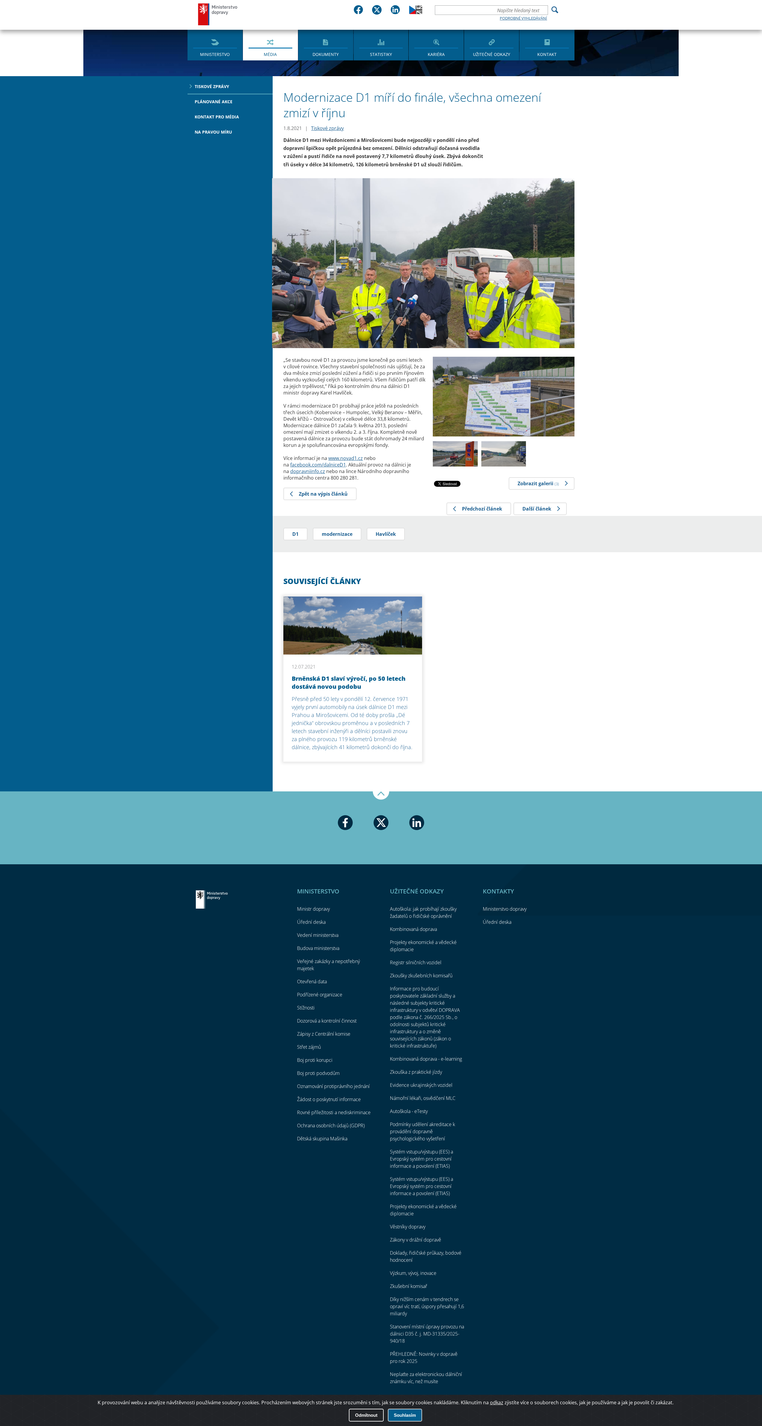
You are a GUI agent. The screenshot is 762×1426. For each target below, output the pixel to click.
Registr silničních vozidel (415, 962)
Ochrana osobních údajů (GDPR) (331, 1125)
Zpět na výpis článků (323, 494)
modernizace (337, 534)
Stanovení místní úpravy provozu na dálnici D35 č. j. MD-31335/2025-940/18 (427, 1333)
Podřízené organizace (319, 994)
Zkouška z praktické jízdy (416, 1072)
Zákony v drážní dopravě (415, 1239)
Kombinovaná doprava (413, 929)
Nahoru (381, 795)
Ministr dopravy (313, 909)
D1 (295, 534)
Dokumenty (326, 54)
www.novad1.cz (345, 458)
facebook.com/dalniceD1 (318, 464)
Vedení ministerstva (317, 935)
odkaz (496, 1402)
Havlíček (386, 534)
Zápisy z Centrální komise (323, 1034)
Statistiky (381, 54)
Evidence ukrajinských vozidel (421, 1085)
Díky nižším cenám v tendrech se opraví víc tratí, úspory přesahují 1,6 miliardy (427, 1306)
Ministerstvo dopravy (218, 14)
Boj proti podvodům (318, 1073)
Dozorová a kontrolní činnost (327, 1021)
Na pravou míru (213, 132)
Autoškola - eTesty (409, 1111)
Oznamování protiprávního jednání (333, 1086)
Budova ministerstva (318, 948)
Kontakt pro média (217, 117)
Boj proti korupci (314, 1060)
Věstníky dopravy (407, 1226)
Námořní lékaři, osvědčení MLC (422, 1098)
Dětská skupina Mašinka (322, 1138)
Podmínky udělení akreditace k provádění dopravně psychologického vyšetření (422, 1131)
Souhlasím (405, 1415)
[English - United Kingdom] (415, 12)
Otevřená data (312, 981)
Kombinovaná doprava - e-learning (426, 1059)
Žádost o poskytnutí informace (329, 1099)
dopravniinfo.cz (307, 471)
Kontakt (547, 54)
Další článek (536, 508)
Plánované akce (213, 101)
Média (270, 54)
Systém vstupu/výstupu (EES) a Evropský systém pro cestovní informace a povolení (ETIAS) (421, 1158)
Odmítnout (366, 1415)
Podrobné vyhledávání (523, 18)
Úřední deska (311, 922)
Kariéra (436, 54)
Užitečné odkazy (491, 54)
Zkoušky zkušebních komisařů (421, 975)
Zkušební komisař (408, 1286)
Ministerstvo (215, 54)
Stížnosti (306, 1007)
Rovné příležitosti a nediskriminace (334, 1112)
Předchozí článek (482, 508)
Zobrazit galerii (538, 483)
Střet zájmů (309, 1047)
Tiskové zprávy (212, 86)
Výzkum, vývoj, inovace (413, 1273)
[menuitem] (215, 44)
